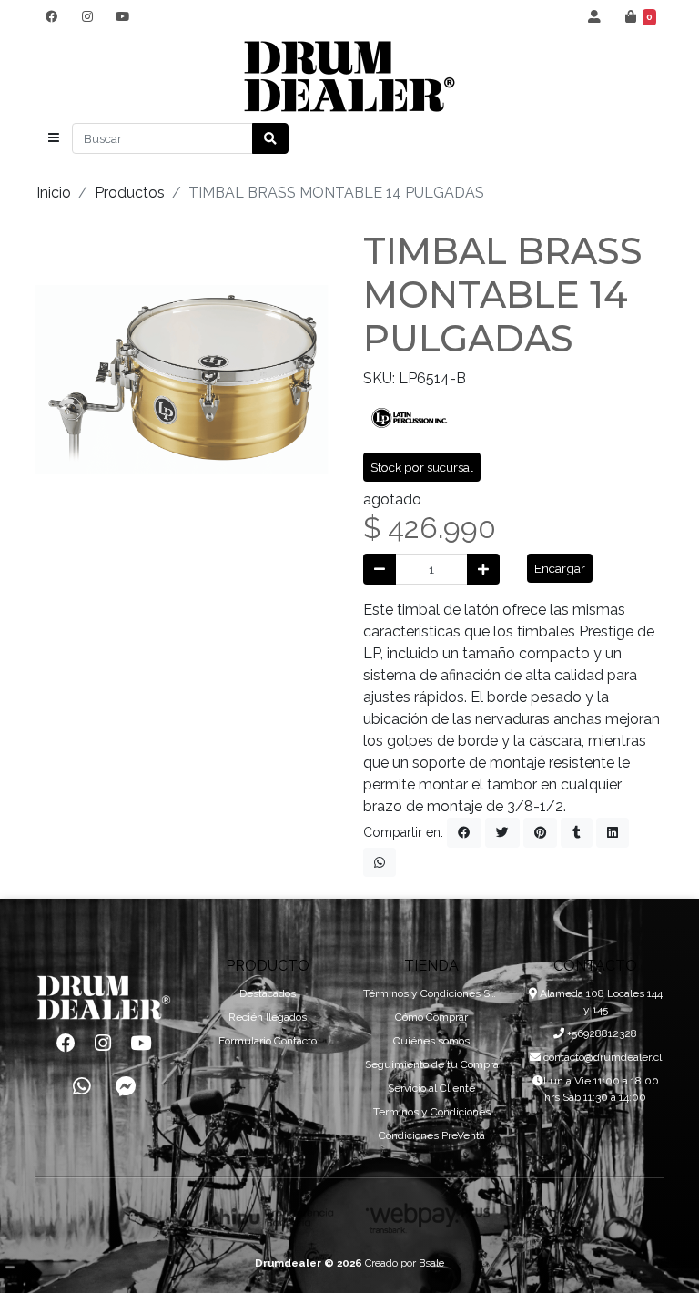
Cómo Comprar (431, 1017)
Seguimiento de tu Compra (432, 1064)
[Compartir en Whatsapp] (379, 862)
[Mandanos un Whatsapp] (82, 1087)
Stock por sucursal (421, 467)
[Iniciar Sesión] (595, 16)
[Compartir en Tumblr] (577, 832)
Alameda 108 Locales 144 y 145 (600, 1001)
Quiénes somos (431, 1040)
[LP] (408, 416)
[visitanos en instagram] (87, 16)
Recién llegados (267, 1017)
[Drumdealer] (349, 77)
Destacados (267, 993)
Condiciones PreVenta (432, 1135)
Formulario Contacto (267, 1040)
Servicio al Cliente (431, 1088)
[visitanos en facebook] (51, 16)
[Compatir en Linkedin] (612, 832)
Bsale (431, 1263)
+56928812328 (600, 1033)
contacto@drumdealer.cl (601, 1057)
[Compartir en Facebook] (464, 832)
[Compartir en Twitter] (502, 832)
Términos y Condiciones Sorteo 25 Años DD (431, 993)
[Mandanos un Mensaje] (125, 1087)
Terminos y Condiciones (432, 1111)
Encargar (559, 568)
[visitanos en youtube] (122, 16)
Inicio (53, 192)
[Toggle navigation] (53, 138)
